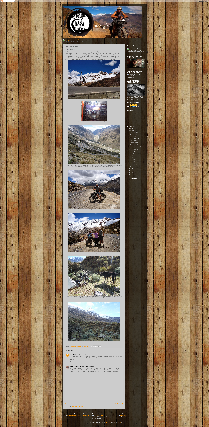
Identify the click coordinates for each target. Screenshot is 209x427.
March (132, 162)
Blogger (119, 422)
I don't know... (133, 140)
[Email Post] (91, 346)
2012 (130, 168)
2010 (130, 172)
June (131, 155)
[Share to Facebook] (99, 346)
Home (94, 403)
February (133, 164)
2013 (130, 131)
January (132, 166)
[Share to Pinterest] (100, 346)
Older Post (119, 403)
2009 (130, 174)
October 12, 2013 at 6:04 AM (81, 354)
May (131, 157)
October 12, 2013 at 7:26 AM (91, 366)
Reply (71, 361)
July (131, 153)
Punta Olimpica (134, 142)
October (132, 137)
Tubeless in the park (135, 147)
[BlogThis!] (95, 346)
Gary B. (72, 354)
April (131, 159)
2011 (130, 170)
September (133, 149)
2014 (130, 129)
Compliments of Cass (136, 138)
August (132, 151)
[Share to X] (97, 346)
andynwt (107, 422)
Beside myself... (134, 145)
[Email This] (94, 346)
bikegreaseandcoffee (76, 366)
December (133, 132)
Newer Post (69, 403)
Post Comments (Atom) (78, 406)
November (133, 134)
